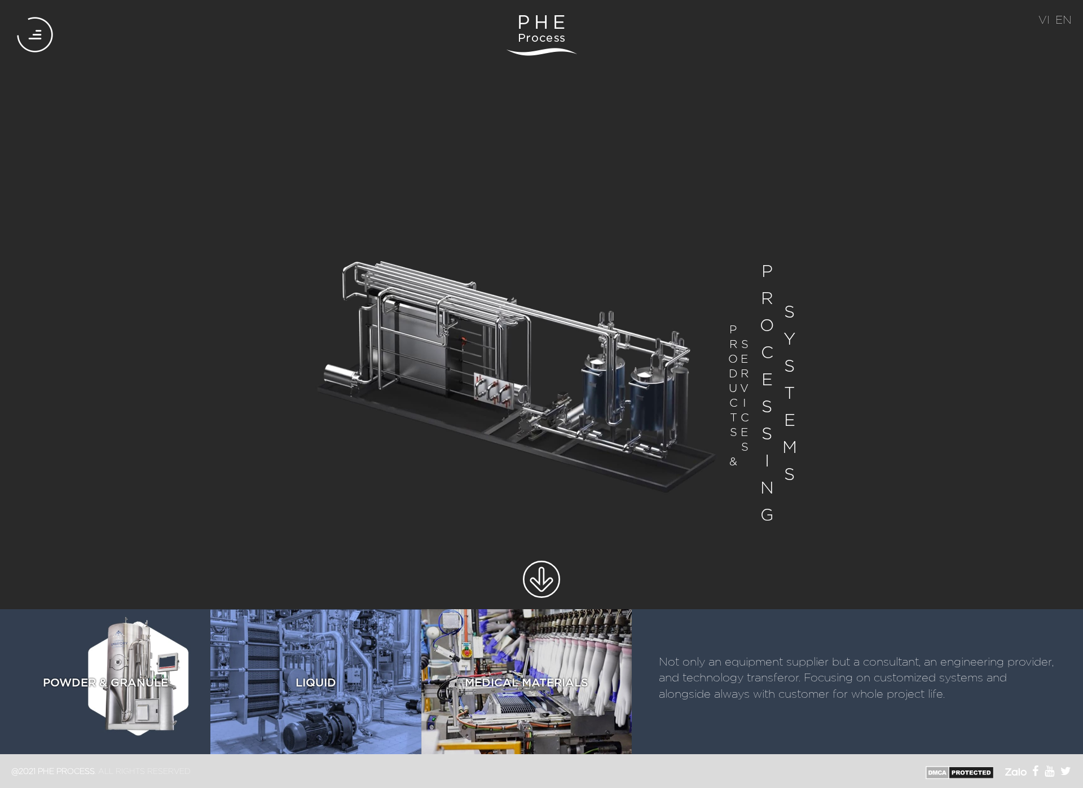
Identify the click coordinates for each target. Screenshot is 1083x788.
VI (1044, 19)
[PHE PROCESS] (541, 35)
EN (1063, 19)
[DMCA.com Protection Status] (960, 771)
